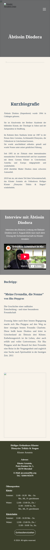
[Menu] (44, 9)
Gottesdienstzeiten (25, 532)
